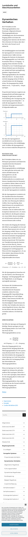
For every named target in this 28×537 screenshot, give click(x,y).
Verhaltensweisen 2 (9, 491)
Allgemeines (6, 423)
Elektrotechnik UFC (8, 434)
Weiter (4, 392)
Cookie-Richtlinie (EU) (11, 405)
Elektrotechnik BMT (8, 426)
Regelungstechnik (8, 446)
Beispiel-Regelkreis (10, 480)
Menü (4, 12)
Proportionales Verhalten (12, 457)
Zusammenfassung (10, 484)
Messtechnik (6, 442)
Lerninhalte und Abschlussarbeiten (11, 6)
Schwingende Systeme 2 (11, 499)
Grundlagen (7, 449)
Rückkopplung (9, 476)
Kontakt (6, 403)
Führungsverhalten (10, 468)
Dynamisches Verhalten (12, 461)
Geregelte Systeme (9, 453)
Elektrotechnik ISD (8, 438)
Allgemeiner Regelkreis (11, 465)
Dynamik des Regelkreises (12, 472)
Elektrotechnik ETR (8, 430)
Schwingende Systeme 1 (10, 495)
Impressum (7, 401)
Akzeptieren (14, 524)
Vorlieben (14, 533)
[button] (25, 504)
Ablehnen (14, 529)
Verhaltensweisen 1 (9, 487)
